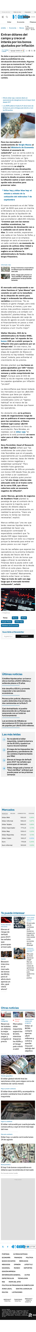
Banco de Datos (8, 1261)
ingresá (33, 16)
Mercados (23, 1261)
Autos (27, 1275)
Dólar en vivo (17, 12)
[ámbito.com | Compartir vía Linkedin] (34, 50)
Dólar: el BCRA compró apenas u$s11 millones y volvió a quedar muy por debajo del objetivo (30, 1038)
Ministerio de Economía (22, 147)
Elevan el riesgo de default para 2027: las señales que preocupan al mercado (19, 761)
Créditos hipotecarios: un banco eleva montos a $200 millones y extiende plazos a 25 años (16, 680)
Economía (20, 22)
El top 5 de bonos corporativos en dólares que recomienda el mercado (22, 269)
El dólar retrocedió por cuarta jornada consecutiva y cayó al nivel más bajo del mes (18, 1127)
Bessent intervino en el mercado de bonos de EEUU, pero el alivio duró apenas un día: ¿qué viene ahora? (5, 975)
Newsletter (30, 1247)
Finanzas (18, 1258)
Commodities (22, 813)
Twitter (3, 1247)
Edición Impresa (8, 1271)
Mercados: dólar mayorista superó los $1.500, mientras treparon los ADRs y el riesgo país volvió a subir (18, 1036)
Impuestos (28, 12)
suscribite (26, 16)
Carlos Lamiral (5, 50)
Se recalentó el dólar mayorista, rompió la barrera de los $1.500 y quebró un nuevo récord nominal (20, 742)
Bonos (21, 28)
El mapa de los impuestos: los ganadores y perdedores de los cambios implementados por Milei (20, 752)
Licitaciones (17, 1292)
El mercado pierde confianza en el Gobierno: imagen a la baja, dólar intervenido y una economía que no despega (31, 934)
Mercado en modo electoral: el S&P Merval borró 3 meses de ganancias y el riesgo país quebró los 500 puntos (30, 966)
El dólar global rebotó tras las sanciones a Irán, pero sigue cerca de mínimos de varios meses (17, 1081)
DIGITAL (7, 1300)
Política (29, 1258)
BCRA (24, 618)
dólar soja (21, 432)
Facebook (7, 1247)
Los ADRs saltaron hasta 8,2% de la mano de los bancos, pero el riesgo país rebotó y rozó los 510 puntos (18, 108)
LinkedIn (17, 1247)
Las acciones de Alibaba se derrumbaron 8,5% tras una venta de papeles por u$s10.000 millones (18, 723)
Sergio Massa (25, 145)
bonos (4, 341)
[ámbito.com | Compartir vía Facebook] (29, 50)
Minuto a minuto (17, 1020)
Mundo (17, 1268)
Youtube (23, 1247)
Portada (5, 1254)
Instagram (12, 1247)
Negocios (6, 1264)
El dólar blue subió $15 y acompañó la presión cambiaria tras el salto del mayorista (17, 1094)
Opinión (17, 1264)
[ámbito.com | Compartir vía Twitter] (32, 50)
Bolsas (12, 813)
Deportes (28, 1268)
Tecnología (23, 1278)
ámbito (3, 28)
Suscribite (24, 636)
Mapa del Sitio (15, 1282)
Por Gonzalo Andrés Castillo (9, 1173)
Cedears (31, 813)
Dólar (9, 22)
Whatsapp (28, 1247)
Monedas (5, 813)
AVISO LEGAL (7, 1289)
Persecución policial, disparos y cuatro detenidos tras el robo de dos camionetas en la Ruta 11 (16, 700)
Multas (5, 1292)
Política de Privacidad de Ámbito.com (18, 1285)
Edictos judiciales (24, 1289)
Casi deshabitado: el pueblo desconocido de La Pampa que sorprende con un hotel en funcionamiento (16, 712)
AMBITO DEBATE (28, 1300)
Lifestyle (28, 1264)
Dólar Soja (19, 622)
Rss (3, 1282)
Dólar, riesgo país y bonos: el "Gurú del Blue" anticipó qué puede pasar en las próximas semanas (21, 277)
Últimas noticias (20, 1254)
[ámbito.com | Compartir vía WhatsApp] (27, 50)
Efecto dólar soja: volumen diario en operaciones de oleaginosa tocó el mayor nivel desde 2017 (19, 100)
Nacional (6, 1268)
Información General (11, 1275)
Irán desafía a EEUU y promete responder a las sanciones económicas (16, 690)
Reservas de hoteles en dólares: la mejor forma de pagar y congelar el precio (6, 1033)
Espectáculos (8, 1278)
